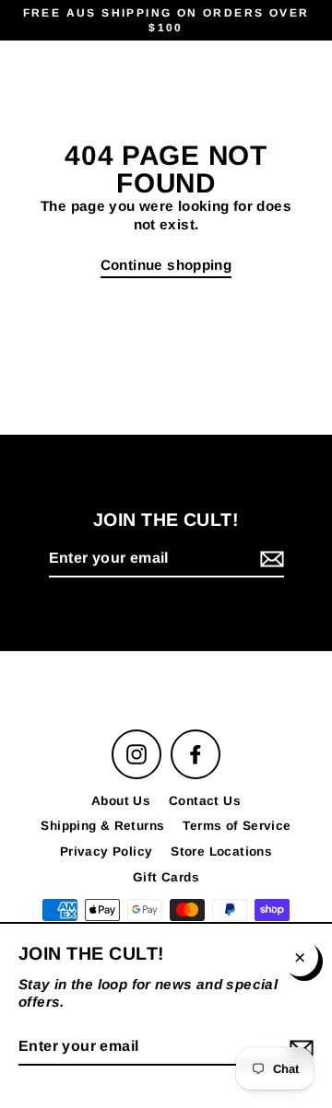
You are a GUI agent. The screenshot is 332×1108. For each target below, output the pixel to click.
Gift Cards (166, 877)
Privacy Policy (106, 851)
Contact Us (205, 801)
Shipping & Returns (102, 826)
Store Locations (221, 851)
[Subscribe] (269, 559)
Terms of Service (236, 826)
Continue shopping (166, 265)
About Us (120, 801)
